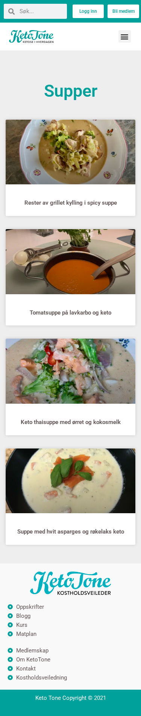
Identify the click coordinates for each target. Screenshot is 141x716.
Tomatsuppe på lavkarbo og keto (70, 312)
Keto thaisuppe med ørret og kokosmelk (71, 422)
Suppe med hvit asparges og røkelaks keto (70, 531)
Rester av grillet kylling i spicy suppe (70, 202)
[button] (124, 36)
